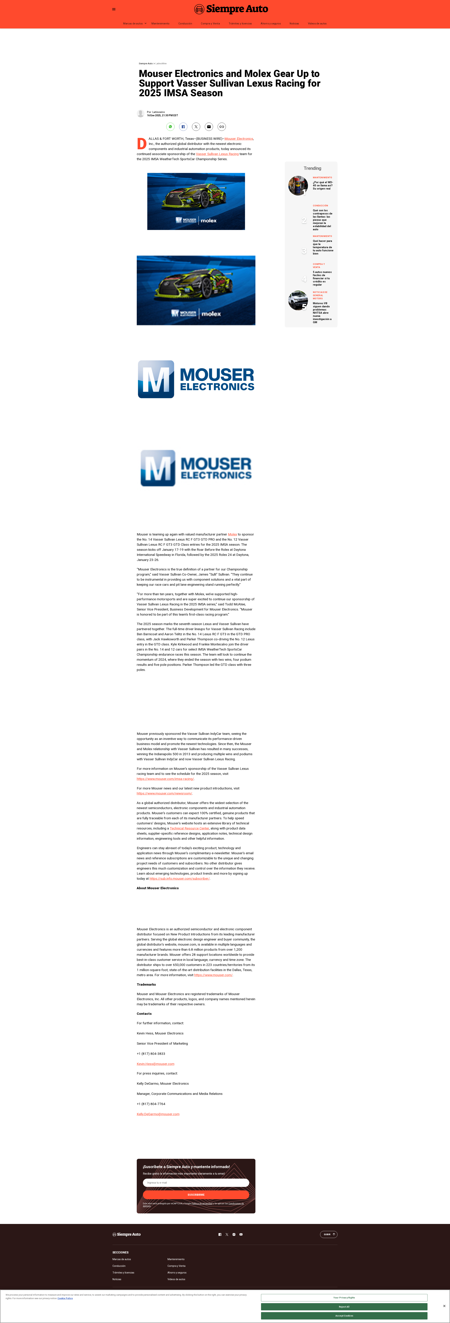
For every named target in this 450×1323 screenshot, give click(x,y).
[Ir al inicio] (126, 1234)
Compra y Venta (210, 23)
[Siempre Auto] (231, 9)
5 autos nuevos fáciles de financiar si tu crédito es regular (322, 278)
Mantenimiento (160, 23)
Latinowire (158, 112)
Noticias (294, 23)
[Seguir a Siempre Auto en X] (226, 1234)
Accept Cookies (344, 1315)
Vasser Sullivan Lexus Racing (217, 154)
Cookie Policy (65, 1298)
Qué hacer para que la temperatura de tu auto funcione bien (323, 247)
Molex (232, 534)
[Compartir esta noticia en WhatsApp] (170, 127)
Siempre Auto (146, 63)
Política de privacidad (202, 1203)
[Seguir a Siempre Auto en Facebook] (219, 1234)
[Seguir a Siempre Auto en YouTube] (241, 1234)
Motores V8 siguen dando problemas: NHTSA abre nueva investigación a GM (322, 313)
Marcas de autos (133, 23)
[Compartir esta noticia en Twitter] (196, 127)
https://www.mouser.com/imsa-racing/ (165, 779)
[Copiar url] (222, 127)
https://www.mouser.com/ (213, 975)
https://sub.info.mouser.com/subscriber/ (180, 879)
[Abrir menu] (114, 9)
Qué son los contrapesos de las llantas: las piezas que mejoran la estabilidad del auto (322, 220)
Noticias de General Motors (320, 295)
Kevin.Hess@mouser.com (155, 1064)
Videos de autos (317, 23)
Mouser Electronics (238, 139)
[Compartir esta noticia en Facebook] (183, 127)
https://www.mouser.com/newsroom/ (164, 793)
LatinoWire (161, 63)
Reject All (344, 1306)
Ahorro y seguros (271, 23)
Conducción (185, 23)
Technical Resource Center (189, 828)
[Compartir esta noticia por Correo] (209, 127)
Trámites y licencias (240, 23)
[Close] (444, 1306)
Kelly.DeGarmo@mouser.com (158, 1114)
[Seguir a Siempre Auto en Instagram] (233, 1234)
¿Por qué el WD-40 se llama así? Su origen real (323, 185)
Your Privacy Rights (344, 1297)
